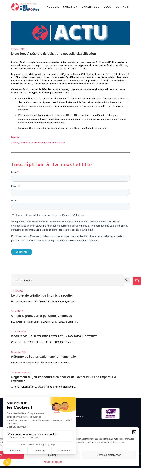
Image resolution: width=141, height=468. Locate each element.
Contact (122, 7)
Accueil (53, 7)
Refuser (52, 454)
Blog (107, 7)
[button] (134, 432)
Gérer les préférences (108, 454)
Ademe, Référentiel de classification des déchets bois (38, 142)
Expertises (91, 7)
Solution (70, 7)
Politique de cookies (52, 462)
